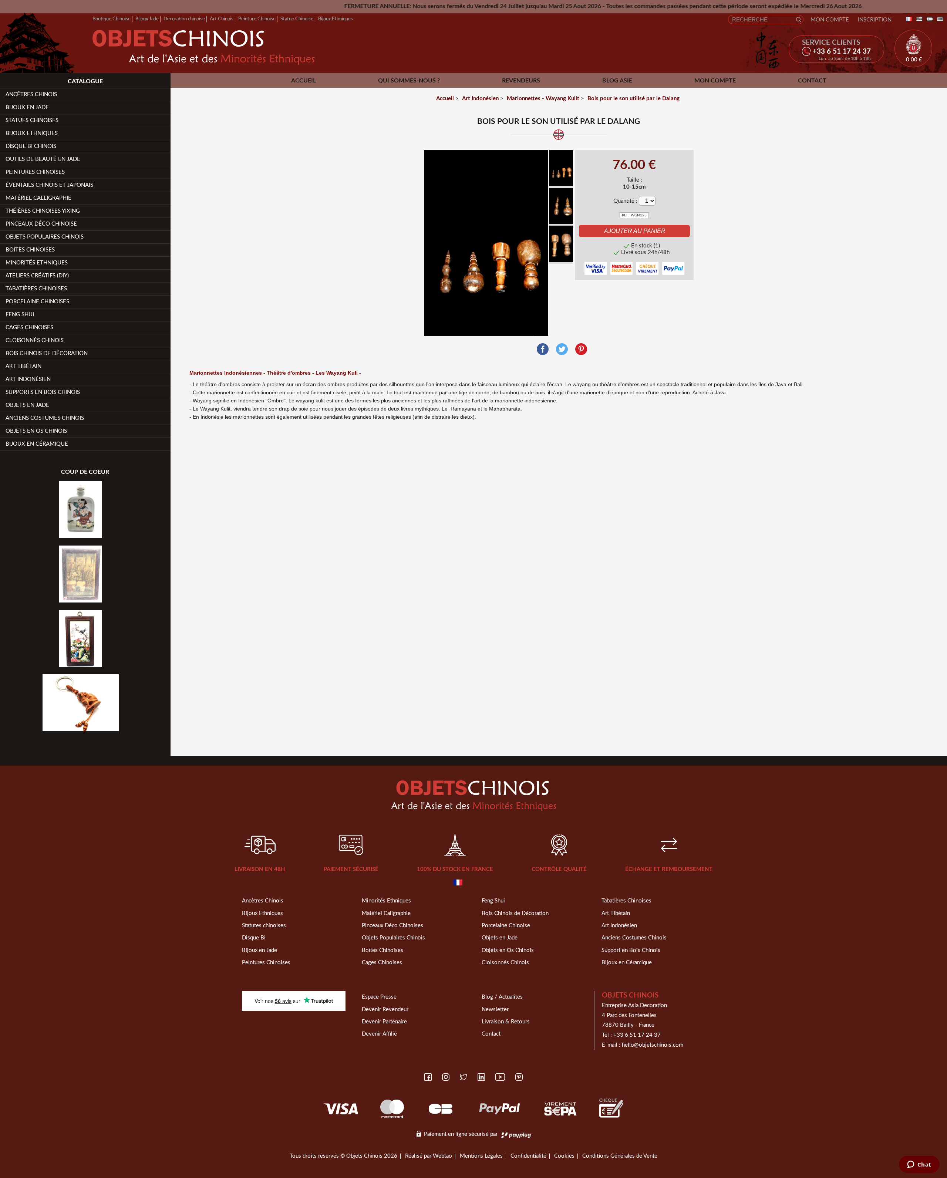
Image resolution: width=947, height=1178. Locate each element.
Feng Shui (20, 314)
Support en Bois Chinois (630, 950)
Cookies (564, 1156)
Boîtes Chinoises (382, 950)
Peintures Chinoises (35, 172)
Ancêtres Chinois (262, 901)
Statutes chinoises (264, 925)
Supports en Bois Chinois (43, 392)
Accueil (303, 81)
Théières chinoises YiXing (43, 211)
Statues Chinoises (32, 120)
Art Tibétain (23, 366)
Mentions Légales (481, 1156)
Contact (812, 81)
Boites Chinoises (30, 250)
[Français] (907, 19)
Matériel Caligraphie (386, 913)
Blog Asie (617, 81)
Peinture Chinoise (257, 18)
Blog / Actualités (502, 997)
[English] (917, 19)
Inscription (875, 20)
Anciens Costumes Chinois (45, 418)
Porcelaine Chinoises (37, 301)
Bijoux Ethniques (335, 18)
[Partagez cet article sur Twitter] (562, 349)
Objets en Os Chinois (36, 431)
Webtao (442, 1156)
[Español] (928, 19)
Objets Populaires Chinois (45, 237)
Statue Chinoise (296, 18)
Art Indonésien (28, 379)
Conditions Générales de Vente (619, 1156)
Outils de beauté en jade (43, 159)
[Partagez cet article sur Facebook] (542, 349)
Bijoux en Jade (27, 107)
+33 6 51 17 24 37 (637, 1035)
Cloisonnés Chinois (35, 340)
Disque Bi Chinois (31, 146)
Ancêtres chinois (31, 94)
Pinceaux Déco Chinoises (392, 925)
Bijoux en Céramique (626, 962)
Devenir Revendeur (385, 1009)
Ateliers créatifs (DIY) (37, 276)
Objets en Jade (27, 405)
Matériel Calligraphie (38, 198)
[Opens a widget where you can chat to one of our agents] (919, 1165)
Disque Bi (254, 938)
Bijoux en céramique (37, 444)
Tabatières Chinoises (36, 288)
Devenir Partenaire (384, 1022)
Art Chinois (221, 18)
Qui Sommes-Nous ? (409, 81)
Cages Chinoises (29, 327)
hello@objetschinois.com (652, 1045)
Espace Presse (379, 997)
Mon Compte (829, 20)
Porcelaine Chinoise (506, 925)
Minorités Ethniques (37, 263)
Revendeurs (521, 81)
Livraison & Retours (506, 1022)
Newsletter (495, 1009)
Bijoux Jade (147, 18)
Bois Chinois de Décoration (47, 353)
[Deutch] (938, 19)
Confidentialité (528, 1156)
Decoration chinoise (184, 18)
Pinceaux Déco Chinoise (41, 224)
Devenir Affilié (379, 1034)
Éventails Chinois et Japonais (49, 185)
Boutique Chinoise (111, 18)
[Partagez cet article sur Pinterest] (581, 349)
